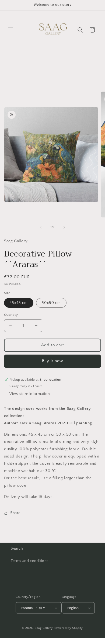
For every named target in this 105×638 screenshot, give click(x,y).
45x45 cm (19, 303)
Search (17, 548)
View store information (29, 394)
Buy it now (52, 361)
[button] (11, 30)
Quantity (11, 315)
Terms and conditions (29, 561)
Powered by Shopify (68, 628)
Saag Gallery (44, 628)
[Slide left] (41, 227)
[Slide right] (64, 227)
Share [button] (15, 513)
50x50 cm (51, 303)
